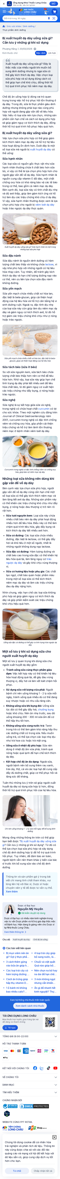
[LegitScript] (17, 1114)
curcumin (43, 408)
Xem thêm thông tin (14, 932)
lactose (49, 264)
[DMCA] (34, 1106)
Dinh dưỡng (29, 26)
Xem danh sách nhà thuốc (30, 1005)
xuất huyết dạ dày (40, 149)
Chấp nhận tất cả (43, 1171)
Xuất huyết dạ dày (21, 939)
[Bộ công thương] (10, 1106)
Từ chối (17, 1171)
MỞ (53, 3)
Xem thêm (12, 891)
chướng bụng (46, 709)
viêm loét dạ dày (44, 204)
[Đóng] (3, 4)
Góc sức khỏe (14, 26)
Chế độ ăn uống (40, 939)
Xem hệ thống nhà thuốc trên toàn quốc (30, 1000)
